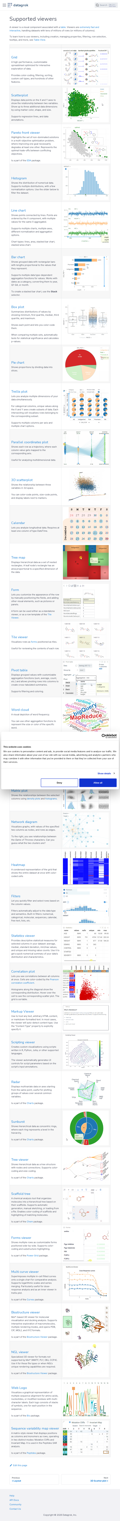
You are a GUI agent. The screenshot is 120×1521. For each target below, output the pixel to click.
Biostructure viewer (25, 1312)
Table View (39, 39)
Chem (30, 1221)
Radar (15, 1082)
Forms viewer (21, 1237)
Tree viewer (19, 1159)
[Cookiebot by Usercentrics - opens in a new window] (104, 736)
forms (34, 641)
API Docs (14, 1500)
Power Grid (32, 1255)
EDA (29, 160)
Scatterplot (19, 95)
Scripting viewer (23, 1042)
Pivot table (19, 670)
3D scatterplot (22, 480)
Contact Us (15, 1508)
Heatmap (18, 865)
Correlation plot (23, 971)
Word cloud (20, 709)
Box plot (17, 307)
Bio (28, 1415)
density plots (33, 798)
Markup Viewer (22, 1011)
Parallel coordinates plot (29, 442)
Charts (30, 1103)
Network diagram (24, 822)
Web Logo (19, 1388)
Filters (15, 896)
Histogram (19, 178)
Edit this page (20, 1465)
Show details (104, 773)
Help (12, 1495)
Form (15, 590)
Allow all (98, 782)
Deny (59, 782)
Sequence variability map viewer (35, 1428)
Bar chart (18, 257)
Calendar (18, 523)
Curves (30, 1299)
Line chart (18, 210)
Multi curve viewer (25, 1271)
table (63, 27)
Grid (14, 57)
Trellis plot (19, 391)
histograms (51, 798)
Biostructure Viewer (37, 1336)
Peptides (31, 1453)
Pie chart (17, 362)
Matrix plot (19, 790)
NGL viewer (20, 1352)
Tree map (18, 557)
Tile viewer (19, 637)
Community (15, 1504)
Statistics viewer (23, 935)
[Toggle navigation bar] (4, 5)
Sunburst (18, 1121)
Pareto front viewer (25, 132)
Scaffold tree (20, 1193)
